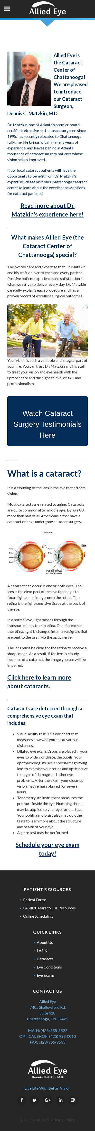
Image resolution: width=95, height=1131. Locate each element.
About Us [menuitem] (45, 942)
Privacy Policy (62, 1120)
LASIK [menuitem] (42, 950)
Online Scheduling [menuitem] (38, 916)
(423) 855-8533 (52, 1042)
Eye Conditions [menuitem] (49, 967)
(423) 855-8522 (54, 1030)
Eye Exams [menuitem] (46, 975)
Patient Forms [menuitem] (35, 899)
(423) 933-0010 (62, 1036)
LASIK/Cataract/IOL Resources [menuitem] (49, 908)
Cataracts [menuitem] (45, 958)
